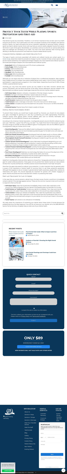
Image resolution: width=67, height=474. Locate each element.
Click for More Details (33, 346)
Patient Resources (30, 444)
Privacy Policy (25, 316)
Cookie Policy (28, 441)
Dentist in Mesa (29, 414)
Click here (35, 0)
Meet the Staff (29, 427)
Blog (26, 433)
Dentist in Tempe (30, 417)
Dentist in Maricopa (30, 420)
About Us (27, 412)
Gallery (27, 435)
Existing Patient (29, 449)
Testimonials (28, 430)
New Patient (28, 446)
